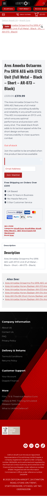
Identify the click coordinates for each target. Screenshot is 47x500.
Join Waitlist (13, 175)
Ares (12, 235)
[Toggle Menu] (4, 3)
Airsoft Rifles (30, 228)
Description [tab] (10, 245)
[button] (42, 27)
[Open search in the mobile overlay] (44, 3)
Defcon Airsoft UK (10, 20)
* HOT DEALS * (24, 9)
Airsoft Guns (8, 9)
